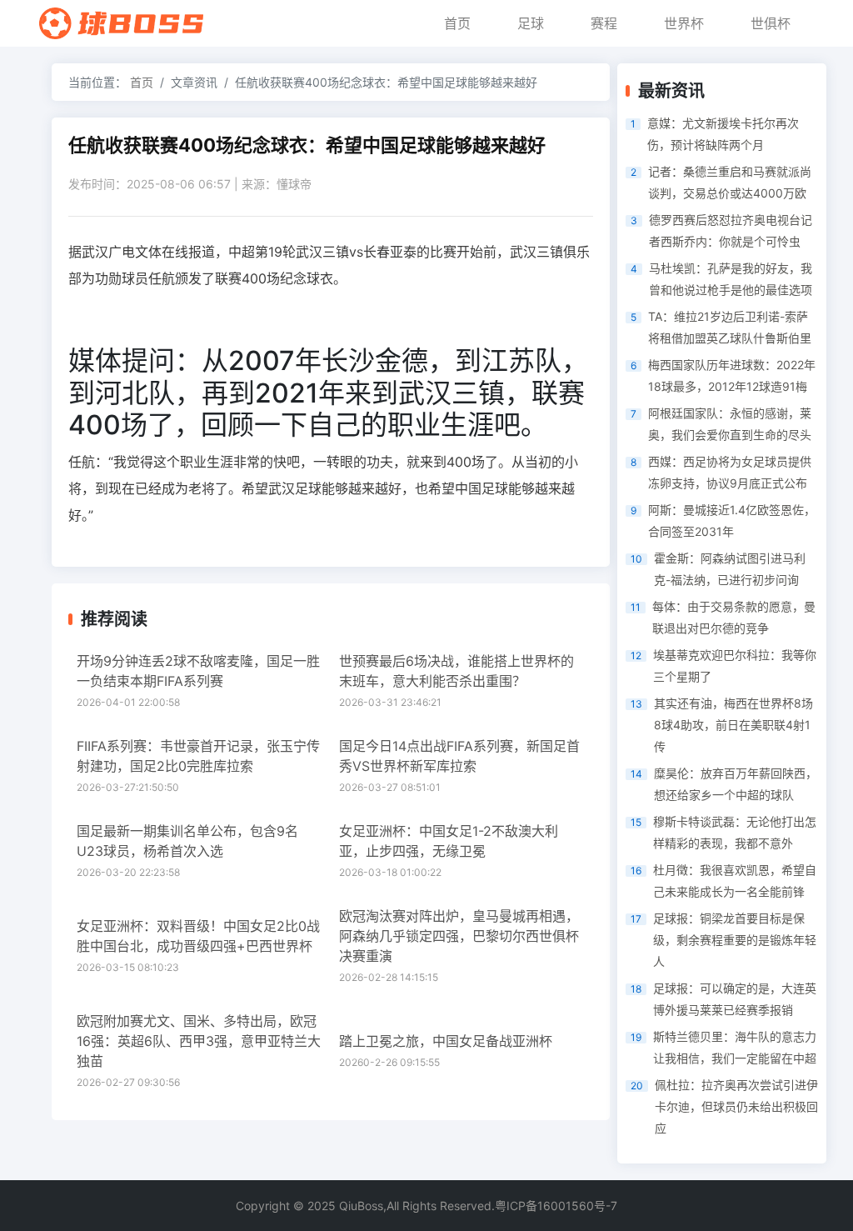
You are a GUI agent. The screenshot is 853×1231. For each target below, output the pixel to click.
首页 (457, 23)
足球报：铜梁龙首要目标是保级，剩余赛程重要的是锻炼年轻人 (734, 939)
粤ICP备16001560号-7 (556, 1205)
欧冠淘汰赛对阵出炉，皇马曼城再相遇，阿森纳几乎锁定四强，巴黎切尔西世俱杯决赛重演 (459, 936)
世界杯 (684, 23)
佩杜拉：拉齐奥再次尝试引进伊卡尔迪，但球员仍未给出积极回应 (736, 1106)
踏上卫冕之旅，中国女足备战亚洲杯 (445, 1041)
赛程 (604, 23)
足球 (530, 23)
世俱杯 (771, 23)
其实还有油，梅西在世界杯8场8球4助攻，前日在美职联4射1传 (733, 724)
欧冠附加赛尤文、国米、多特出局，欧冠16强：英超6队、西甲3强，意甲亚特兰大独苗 (199, 1041)
